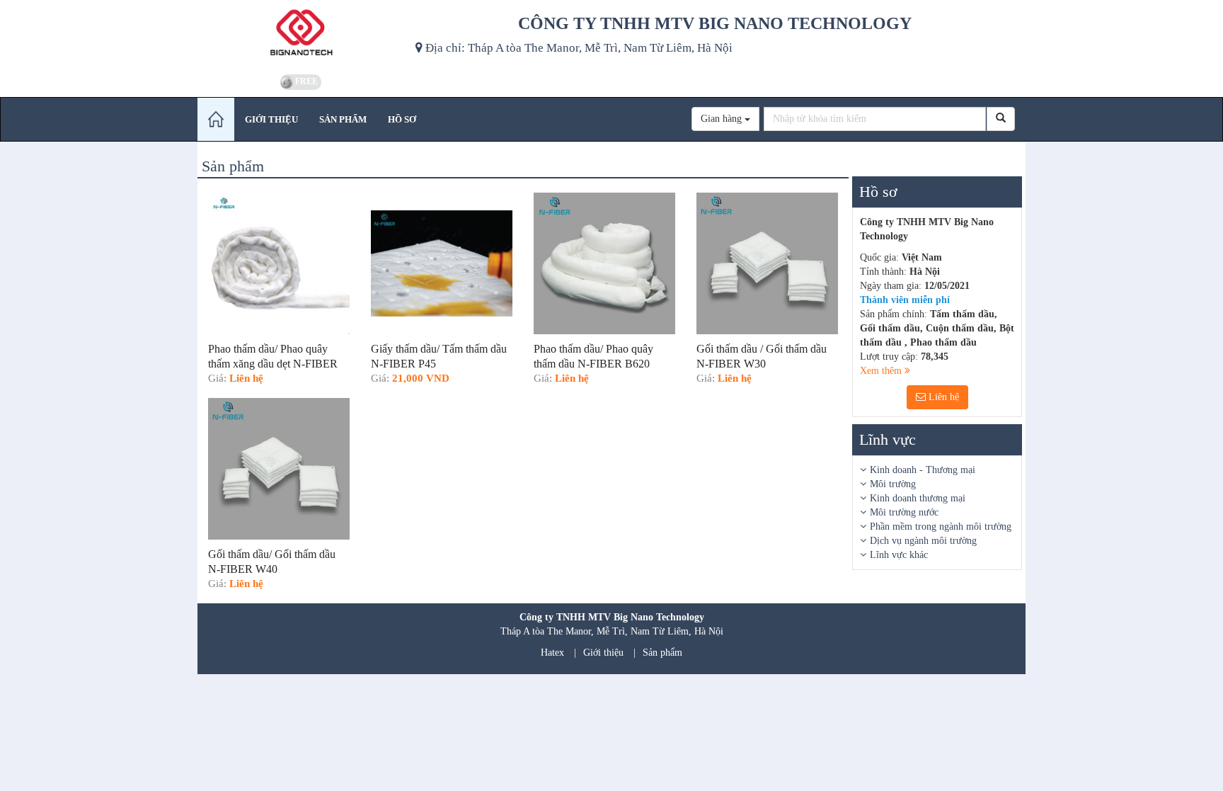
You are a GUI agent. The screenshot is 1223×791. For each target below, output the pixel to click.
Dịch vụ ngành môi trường (923, 540)
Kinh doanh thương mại (917, 498)
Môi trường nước (904, 512)
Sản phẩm (662, 652)
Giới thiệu (603, 652)
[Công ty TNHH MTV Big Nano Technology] (301, 35)
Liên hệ (942, 397)
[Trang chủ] (215, 119)
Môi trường (893, 484)
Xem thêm (882, 370)
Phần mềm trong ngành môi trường (940, 526)
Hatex (552, 652)
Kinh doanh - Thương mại (922, 470)
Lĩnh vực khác (899, 555)
